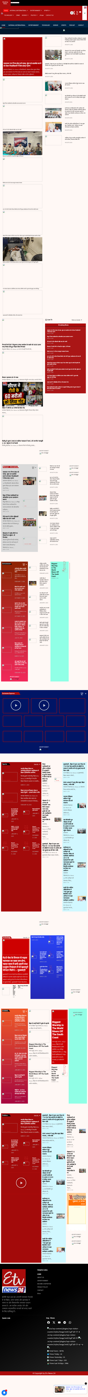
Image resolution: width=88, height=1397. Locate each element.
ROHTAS (3, 611)
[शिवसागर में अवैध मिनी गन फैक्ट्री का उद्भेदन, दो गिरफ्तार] (22, 143)
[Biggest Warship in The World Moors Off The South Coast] (39, 1037)
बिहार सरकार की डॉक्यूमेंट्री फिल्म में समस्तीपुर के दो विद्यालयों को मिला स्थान (20, 645)
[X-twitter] (54, 1322)
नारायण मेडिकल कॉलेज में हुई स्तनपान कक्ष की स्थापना (47, 1151)
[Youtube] (59, 1322)
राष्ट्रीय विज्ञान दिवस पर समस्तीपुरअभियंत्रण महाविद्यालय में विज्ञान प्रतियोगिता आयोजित (30, 770)
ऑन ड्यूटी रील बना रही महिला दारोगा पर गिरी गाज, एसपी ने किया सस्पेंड (21, 663)
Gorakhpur (3, 843)
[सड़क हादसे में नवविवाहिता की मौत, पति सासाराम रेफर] (22, 302)
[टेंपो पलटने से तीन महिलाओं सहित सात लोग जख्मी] (22, 117)
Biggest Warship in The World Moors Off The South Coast (55, 570)
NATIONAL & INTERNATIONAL (7, 575)
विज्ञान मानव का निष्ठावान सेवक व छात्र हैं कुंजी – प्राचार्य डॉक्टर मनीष (60, 969)
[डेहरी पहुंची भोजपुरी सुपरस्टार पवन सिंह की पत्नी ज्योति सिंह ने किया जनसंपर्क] (32, 626)
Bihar (3, 575)
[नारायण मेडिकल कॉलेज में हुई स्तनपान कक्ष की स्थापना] (53, 86)
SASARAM (58, 780)
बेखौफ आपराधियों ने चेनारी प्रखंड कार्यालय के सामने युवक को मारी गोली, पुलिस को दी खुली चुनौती (20, 262)
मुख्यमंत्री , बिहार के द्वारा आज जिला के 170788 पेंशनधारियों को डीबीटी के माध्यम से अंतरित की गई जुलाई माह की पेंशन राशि (51, 847)
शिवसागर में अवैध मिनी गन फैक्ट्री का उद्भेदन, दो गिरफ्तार (13, 156)
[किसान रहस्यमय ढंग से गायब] (22, 363)
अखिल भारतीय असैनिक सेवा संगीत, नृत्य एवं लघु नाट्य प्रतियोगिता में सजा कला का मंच (44, 567)
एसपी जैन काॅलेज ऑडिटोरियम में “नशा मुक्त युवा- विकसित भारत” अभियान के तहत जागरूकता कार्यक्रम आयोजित (75, 125)
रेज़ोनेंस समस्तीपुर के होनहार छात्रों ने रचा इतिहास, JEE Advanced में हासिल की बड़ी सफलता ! (60, 941)
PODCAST (3, 846)
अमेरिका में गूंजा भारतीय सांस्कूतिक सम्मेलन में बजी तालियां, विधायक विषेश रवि (75, 138)
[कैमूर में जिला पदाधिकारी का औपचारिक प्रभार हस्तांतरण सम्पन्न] (22, 90)
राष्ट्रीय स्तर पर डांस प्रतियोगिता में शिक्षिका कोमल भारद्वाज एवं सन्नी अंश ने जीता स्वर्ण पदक (44, 611)
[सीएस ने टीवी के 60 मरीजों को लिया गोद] (22, 394)
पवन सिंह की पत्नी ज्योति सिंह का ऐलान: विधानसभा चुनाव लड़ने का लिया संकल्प (44, 596)
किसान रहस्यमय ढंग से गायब (10, 377)
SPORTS (63, 1073)
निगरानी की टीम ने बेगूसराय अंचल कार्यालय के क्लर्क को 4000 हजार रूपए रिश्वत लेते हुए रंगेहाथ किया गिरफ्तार (21, 346)
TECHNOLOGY (26, 831)
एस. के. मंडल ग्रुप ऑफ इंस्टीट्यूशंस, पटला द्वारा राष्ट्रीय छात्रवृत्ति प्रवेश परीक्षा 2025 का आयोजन (21, 1057)
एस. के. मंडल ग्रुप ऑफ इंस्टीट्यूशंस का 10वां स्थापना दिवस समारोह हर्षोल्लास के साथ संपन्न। (43, 955)
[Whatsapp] (70, 1322)
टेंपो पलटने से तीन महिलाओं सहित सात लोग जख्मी (12, 129)
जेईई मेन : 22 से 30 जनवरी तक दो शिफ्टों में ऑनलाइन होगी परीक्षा (20, 1091)
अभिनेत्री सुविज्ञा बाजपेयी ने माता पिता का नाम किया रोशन (21, 570)
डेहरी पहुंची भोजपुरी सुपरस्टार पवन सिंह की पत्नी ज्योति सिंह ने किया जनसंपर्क (44, 625)
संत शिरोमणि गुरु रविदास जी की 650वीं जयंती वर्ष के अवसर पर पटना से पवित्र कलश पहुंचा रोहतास (75, 97)
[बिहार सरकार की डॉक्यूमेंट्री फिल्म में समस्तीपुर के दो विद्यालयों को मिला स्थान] (6, 650)
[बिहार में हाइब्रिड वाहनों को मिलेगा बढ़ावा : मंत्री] (6, 991)
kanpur (26, 843)
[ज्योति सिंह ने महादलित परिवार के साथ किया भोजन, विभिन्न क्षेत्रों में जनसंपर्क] (32, 583)
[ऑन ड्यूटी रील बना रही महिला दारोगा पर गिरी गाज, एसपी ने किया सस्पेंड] (6, 667)
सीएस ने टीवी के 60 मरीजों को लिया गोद (13, 408)
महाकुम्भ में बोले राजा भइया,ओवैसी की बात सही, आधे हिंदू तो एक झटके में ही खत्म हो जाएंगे (44, 639)
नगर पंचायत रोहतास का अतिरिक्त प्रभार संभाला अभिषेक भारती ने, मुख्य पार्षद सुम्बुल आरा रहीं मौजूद (21, 288)
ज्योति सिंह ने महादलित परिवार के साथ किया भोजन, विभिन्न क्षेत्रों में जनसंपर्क (44, 581)
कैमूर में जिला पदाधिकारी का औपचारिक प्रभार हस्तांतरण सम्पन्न (14, 103)
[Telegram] (64, 1322)
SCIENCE (6, 846)
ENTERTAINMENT (5, 575)
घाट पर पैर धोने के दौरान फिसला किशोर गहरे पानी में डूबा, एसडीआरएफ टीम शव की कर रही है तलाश (20, 209)
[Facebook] (48, 1322)
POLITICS (63, 568)
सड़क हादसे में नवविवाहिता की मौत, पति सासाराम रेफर (12, 315)
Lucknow (6, 843)
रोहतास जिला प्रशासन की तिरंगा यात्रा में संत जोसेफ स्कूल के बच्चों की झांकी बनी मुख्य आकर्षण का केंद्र (21, 235)
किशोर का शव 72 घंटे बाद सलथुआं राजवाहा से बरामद (12, 182)
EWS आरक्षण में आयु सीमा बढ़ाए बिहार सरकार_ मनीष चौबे (58, 73)
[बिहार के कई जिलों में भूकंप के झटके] (39, 1016)
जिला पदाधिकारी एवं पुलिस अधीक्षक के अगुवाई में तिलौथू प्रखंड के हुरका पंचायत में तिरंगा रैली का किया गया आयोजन (75, 40)
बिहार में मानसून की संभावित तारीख (38, 937)
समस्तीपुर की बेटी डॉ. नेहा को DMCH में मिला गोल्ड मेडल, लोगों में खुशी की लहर (60, 954)
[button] (64, 12)
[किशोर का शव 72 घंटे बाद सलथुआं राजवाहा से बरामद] (22, 170)
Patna (27, 828)
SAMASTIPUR (9, 631)
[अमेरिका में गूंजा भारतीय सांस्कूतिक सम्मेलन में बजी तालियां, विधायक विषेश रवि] (53, 140)
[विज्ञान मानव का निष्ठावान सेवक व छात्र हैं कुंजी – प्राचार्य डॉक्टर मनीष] (9, 797)
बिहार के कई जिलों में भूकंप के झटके (39, 1023)
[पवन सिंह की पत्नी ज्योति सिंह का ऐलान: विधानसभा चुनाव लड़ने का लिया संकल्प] (32, 598)
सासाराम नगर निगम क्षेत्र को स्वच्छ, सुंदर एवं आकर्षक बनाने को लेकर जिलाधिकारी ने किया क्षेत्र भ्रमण (22, 64)
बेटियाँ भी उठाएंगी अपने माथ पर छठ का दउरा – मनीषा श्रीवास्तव (20, 588)
